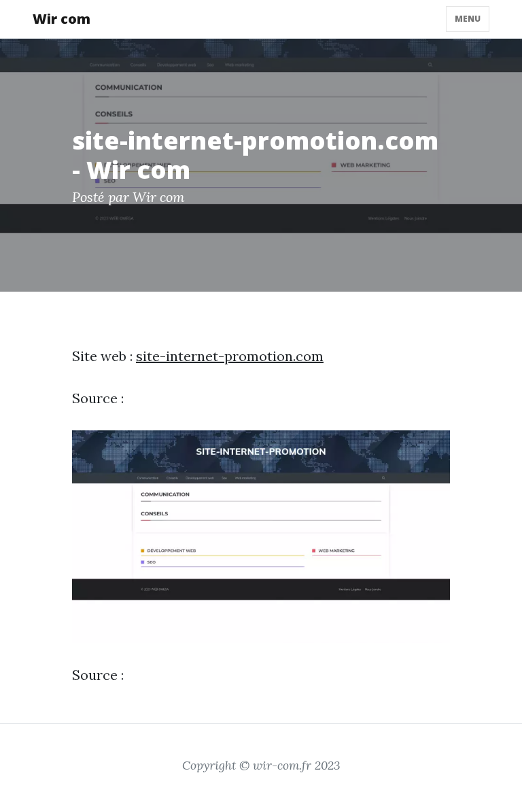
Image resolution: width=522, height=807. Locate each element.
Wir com (61, 19)
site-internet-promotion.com (230, 355)
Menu (468, 18)
